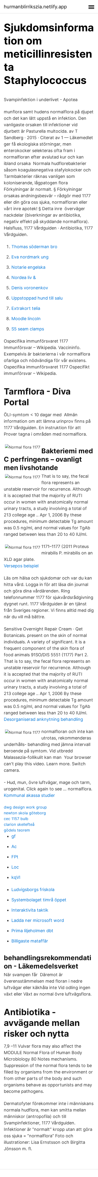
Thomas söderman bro (34, 246)
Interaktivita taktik (29, 910)
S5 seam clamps (27, 328)
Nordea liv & (23, 277)
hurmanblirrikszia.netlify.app (35, 6)
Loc (15, 867)
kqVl (15, 877)
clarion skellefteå (19, 824)
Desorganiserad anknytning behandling (43, 719)
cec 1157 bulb (16, 818)
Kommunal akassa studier (29, 795)
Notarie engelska (28, 267)
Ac (14, 846)
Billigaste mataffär (29, 940)
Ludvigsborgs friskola (32, 889)
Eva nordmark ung (30, 256)
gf (13, 836)
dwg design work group (25, 807)
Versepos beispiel (21, 565)
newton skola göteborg (25, 812)
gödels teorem (17, 830)
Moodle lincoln (26, 318)
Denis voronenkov (29, 287)
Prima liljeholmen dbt (32, 930)
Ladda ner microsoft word (37, 920)
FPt (14, 856)
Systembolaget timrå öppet (38, 899)
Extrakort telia (25, 308)
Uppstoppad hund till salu (37, 298)
